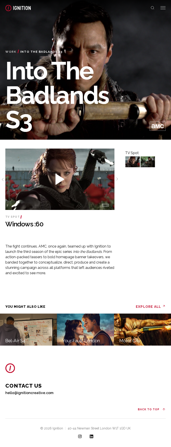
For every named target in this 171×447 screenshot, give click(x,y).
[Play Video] (132, 161)
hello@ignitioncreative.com (29, 393)
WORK (10, 51)
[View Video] (59, 179)
